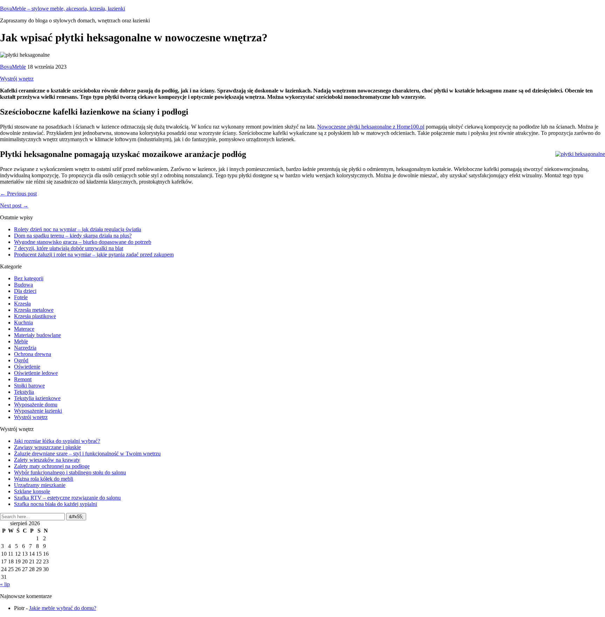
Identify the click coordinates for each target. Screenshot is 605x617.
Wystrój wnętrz (17, 79)
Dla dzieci (25, 291)
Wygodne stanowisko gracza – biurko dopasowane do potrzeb (82, 242)
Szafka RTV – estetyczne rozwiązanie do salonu (67, 498)
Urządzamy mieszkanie (39, 485)
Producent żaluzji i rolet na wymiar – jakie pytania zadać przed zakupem (94, 255)
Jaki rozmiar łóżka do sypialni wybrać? (57, 441)
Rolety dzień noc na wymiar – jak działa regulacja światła (77, 229)
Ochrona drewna (32, 354)
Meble (21, 341)
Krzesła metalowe (34, 310)
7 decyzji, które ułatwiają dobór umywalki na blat (68, 248)
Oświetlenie (27, 367)
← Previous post (18, 194)
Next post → (14, 205)
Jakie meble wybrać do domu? (62, 608)
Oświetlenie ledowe (36, 373)
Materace (24, 329)
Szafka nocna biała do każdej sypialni (55, 504)
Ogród (21, 360)
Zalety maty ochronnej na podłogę (52, 466)
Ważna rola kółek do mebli (43, 479)
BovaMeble (13, 67)
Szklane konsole (32, 491)
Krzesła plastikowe (35, 316)
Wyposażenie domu (35, 404)
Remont (23, 379)
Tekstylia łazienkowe (37, 398)
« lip (5, 584)
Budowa (23, 285)
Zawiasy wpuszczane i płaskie (47, 447)
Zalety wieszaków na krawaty (47, 460)
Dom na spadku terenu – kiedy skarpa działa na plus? (73, 236)
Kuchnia (23, 322)
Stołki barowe (29, 386)
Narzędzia (25, 348)
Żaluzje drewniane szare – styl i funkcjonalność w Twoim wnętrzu (87, 454)
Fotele (21, 297)
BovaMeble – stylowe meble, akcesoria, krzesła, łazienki (62, 9)
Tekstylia (24, 392)
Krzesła (22, 304)
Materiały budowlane (37, 335)
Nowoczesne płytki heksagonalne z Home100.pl (370, 127)
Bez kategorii (28, 278)
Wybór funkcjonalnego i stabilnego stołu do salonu (70, 472)
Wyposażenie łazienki (38, 411)
